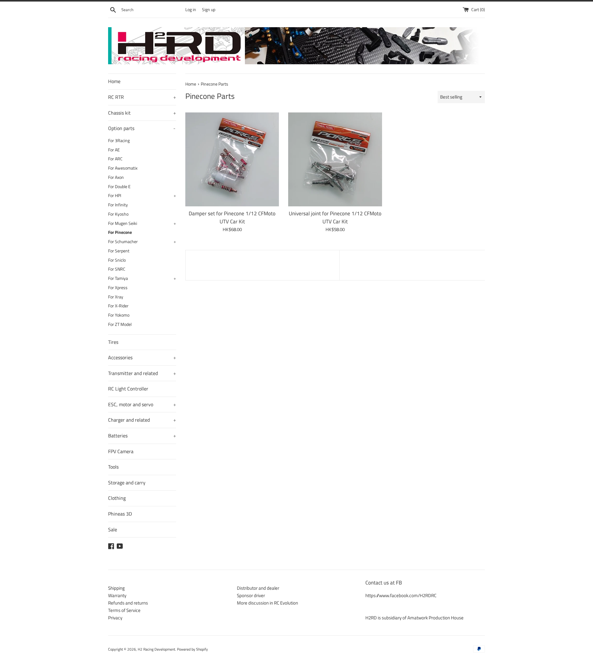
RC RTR (142, 97)
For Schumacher (142, 241)
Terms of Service (124, 610)
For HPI (142, 195)
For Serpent (118, 251)
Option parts (141, 128)
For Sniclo (117, 260)
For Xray (115, 297)
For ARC (115, 159)
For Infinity (118, 205)
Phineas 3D (120, 513)
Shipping (116, 588)
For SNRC (116, 269)
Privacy (115, 617)
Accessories (142, 357)
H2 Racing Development (156, 649)
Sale (112, 529)
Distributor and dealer (258, 588)
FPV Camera (120, 451)
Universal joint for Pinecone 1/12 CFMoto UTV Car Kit (335, 217)
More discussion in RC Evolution (267, 602)
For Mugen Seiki (142, 223)
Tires (113, 342)
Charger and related (142, 420)
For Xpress (118, 288)
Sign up (208, 9)
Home (114, 81)
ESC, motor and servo (142, 404)
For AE (114, 150)
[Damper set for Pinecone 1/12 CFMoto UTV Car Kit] (232, 159)
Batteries (142, 435)
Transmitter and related (142, 373)
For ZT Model (120, 324)
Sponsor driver (251, 595)
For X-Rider (118, 306)
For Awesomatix (122, 168)
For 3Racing (119, 140)
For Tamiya (142, 278)
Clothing (117, 498)
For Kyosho (118, 214)
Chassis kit (142, 112)
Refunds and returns (128, 602)
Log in (190, 9)
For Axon (116, 177)
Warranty (117, 595)
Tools (113, 466)
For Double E (119, 186)
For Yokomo (118, 315)
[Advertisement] (262, 264)
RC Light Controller (128, 388)
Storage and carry (126, 482)
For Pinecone (120, 232)
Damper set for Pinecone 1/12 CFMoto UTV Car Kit (232, 217)
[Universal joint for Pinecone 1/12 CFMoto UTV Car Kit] (335, 159)
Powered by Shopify (192, 649)
